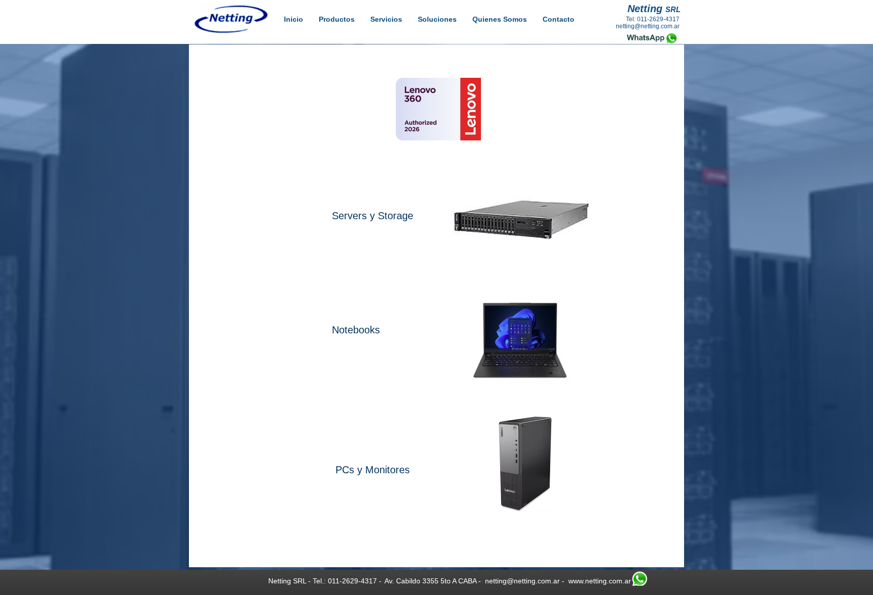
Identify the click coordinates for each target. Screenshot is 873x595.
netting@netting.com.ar (522, 581)
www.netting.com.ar (599, 581)
